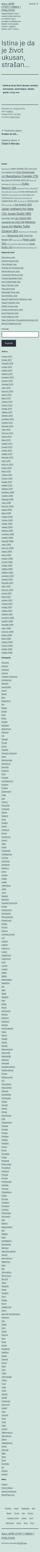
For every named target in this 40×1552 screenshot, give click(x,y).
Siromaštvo (6, 1272)
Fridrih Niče (7, 198)
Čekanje (5, 732)
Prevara (5, 1189)
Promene (5, 1206)
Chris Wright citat (9, 264)
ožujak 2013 (7, 450)
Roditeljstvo (7, 1241)
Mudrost (5, 1018)
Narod (4, 1035)
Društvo (5, 785)
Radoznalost (7, 1227)
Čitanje (5, 739)
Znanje (4, 1471)
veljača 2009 (7, 527)
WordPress (22, 1543)
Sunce (4, 1363)
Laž (3, 938)
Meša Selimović (23, 231)
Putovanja (6, 1216)
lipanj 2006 (6, 639)
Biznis (4, 694)
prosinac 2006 (8, 618)
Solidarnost (6, 1307)
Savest (4, 1255)
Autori (4, 690)
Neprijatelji (6, 1056)
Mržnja (4, 1014)
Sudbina (5, 1352)
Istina (4, 872)
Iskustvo (5, 868)
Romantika (6, 1244)
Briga (4, 718)
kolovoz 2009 (7, 506)
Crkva (4, 746)
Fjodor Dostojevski (15, 195)
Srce (3, 1328)
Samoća (5, 1248)
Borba (4, 711)
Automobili (6, 687)
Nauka (4, 1042)
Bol (3, 704)
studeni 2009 (7, 496)
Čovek (4, 743)
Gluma (4, 812)
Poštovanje (6, 1164)
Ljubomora (6, 959)
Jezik (4, 889)
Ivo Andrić (23, 204)
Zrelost (5, 1474)
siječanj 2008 (7, 572)
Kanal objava (7, 1488)
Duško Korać (16, 184)
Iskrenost (6, 861)
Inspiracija (6, 851)
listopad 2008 (7, 541)
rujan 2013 (6, 430)
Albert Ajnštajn (19, 169)
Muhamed (15, 235)
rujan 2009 (6, 503)
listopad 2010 (7, 457)
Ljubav (4, 952)
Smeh (4, 1290)
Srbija (4, 1324)
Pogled (4, 1133)
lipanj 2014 (6, 398)
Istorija (4, 875)
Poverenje (6, 1168)
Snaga (4, 1300)
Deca (4, 757)
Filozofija (5, 805)
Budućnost (6, 729)
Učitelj (4, 1398)
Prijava (4, 1484)
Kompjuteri (6, 913)
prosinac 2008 (8, 534)
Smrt (4, 1297)
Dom (4, 774)
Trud (4, 1384)
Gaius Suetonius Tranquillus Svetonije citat (20, 320)
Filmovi (5, 802)
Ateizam (5, 683)
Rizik (4, 1237)
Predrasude (6, 1182)
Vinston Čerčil (12, 244)
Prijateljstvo (7, 1192)
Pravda (5, 1178)
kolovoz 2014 (7, 391)
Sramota (5, 1317)
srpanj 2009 (7, 510)
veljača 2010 (7, 485)
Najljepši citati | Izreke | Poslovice (11, 7)
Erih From (15, 191)
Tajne (4, 1373)
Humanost (6, 837)
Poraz (4, 1150)
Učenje (4, 1394)
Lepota (5, 945)
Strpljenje (6, 1349)
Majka (4, 973)
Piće (3, 1119)
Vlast (4, 1419)
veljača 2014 (7, 412)
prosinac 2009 (8, 492)
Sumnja (5, 1359)
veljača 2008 (7, 569)
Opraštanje (6, 1094)
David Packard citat (10, 313)
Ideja (4, 844)
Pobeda (5, 1126)
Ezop (5, 195)
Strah (4, 1342)
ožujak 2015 (7, 367)
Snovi (4, 1304)
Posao (4, 1157)
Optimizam (6, 1098)
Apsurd (5, 673)
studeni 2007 (7, 579)
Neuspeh (5, 1063)
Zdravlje (5, 1450)
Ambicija (5, 670)
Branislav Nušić (21, 180)
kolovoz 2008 (7, 548)
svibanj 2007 (7, 600)
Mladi (4, 994)
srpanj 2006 (7, 635)
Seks (4, 1265)
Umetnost (6, 1401)
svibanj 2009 (7, 517)
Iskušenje (6, 865)
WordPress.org (8, 1495)
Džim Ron (21, 188)
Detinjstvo (6, 764)
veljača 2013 (7, 454)
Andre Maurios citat (10, 317)
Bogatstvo (6, 701)
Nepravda (6, 1053)
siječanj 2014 (7, 416)
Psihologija (6, 1213)
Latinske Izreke (8, 934)
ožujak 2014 (7, 409)
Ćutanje (5, 750)
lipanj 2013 (6, 440)
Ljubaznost (6, 955)
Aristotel (10, 172)
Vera (3, 1412)
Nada (4, 1032)
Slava (4, 1283)
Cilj (3, 736)
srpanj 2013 (7, 436)
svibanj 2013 (7, 444)
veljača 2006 (7, 652)
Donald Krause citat (10, 261)
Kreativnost (7, 920)
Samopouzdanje (8, 1251)
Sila (3, 1269)
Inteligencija (7, 854)
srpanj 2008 (7, 551)
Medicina (5, 983)
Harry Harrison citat (10, 285)
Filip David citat (8, 289)
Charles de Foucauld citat (12, 268)
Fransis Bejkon (28, 195)
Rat (3, 1230)
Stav (3, 1338)
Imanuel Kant (9, 205)
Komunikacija (7, 917)
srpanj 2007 (7, 593)
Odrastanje (6, 1084)
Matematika (7, 980)
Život (19, 114)
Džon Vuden (6, 191)
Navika (4, 1046)
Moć (3, 1000)
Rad (3, 1220)
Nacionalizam (7, 1028)
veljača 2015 (7, 370)
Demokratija (7, 760)
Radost (5, 1223)
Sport (4, 1311)
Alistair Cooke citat (10, 306)
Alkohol (5, 666)
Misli (3, 990)
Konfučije (8, 218)
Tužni (4, 1391)
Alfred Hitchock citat (10, 271)
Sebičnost (6, 1262)
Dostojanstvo (7, 781)
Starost (5, 1335)
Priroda (5, 1199)
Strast (4, 1345)
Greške (5, 823)
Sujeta (4, 1356)
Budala (4, 722)
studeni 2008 (7, 538)
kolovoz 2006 (7, 632)
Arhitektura (6, 680)
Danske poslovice (9, 753)
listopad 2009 (7, 499)
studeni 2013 (7, 423)
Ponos (4, 1147)
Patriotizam (6, 1115)
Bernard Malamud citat (11, 323)
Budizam (5, 725)
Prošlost (5, 1210)
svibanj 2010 (7, 475)
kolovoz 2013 (7, 433)
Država (5, 788)
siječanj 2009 (7, 531)
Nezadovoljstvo (8, 1067)
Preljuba (5, 1185)
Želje (4, 1453)
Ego (3, 798)
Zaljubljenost (7, 1443)
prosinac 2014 (8, 377)
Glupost (5, 816)
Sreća (4, 1331)
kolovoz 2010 (7, 464)
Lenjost (5, 941)
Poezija (5, 1129)
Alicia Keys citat (8, 257)
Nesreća (5, 1060)
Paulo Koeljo (17, 240)
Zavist (4, 1446)
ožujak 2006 (7, 649)
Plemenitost (7, 1122)
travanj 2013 (7, 447)
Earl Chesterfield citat (11, 282)
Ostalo (4, 1102)
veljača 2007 (7, 611)
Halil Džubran (22, 201)
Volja (4, 1425)
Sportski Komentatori (11, 1314)
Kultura (5, 931)
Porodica (5, 1154)
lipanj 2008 (6, 555)
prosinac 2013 (8, 419)
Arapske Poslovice (9, 677)
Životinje (5, 1464)
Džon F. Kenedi (31, 188)
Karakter (5, 899)
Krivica (4, 927)
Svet (3, 1370)
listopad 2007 (7, 583)
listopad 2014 (7, 384)
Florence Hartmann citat (12, 310)
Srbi (3, 1321)
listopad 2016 (7, 363)
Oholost (5, 1091)
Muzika (5, 1025)
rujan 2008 (6, 544)
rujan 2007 (6, 586)
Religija (5, 1234)
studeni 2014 (7, 381)
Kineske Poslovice (9, 903)
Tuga (4, 1387)
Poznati (5, 1175)
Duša (4, 795)
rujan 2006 (6, 628)
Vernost (5, 1415)
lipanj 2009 (6, 513)
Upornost (6, 1405)
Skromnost (6, 1276)
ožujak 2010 (7, 482)
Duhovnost (6, 791)
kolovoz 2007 (7, 590)
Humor (4, 840)
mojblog (9, 111)
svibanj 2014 (7, 402)
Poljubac (5, 1143)
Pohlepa (5, 1136)
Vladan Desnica (23, 244)
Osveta (5, 1105)
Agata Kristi (6, 169)
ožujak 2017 (7, 360)
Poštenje (5, 1161)
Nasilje (4, 1039)
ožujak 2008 (7, 565)
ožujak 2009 (7, 524)
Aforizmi (5, 663)
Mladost (5, 997)
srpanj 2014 (7, 395)
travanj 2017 (7, 356)
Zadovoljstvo (7, 1432)
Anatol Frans (15, 117)
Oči (3, 1081)
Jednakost (6, 886)
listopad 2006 (7, 625)
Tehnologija (7, 1377)
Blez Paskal (7, 180)
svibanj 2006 (7, 642)
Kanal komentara (9, 1491)
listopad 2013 (7, 426)
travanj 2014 (7, 405)
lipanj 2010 (6, 471)
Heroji (4, 826)
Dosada (5, 778)
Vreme (4, 1429)
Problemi (5, 1202)
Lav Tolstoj (23, 218)
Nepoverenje (7, 1049)
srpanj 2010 (7, 468)
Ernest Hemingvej (28, 192)
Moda (4, 1004)
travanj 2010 (7, 478)
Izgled (4, 882)
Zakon (4, 1439)
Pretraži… (6, 329)
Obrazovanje (7, 1077)
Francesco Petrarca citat (12, 275)
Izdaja (4, 879)
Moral (4, 1007)
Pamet (4, 1108)
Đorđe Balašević (31, 247)
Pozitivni (5, 1171)
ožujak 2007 (7, 607)
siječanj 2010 (7, 489)
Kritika (4, 924)
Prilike (4, 1196)
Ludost (4, 969)
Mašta (4, 976)
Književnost (7, 910)
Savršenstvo (7, 1258)
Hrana (4, 833)
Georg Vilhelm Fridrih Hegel (23, 198)
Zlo (3, 1467)
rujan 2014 (6, 388)
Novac (4, 1074)
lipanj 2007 (6, 597)
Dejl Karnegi (6, 184)
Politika (5, 1140)
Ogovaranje (7, 1088)
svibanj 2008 (7, 558)
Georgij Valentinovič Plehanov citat (17, 299)
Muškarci (5, 1021)
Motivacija (6, 1011)
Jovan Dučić (19, 213)
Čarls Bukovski (19, 247)
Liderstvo (6, 948)
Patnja (4, 1112)
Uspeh (4, 1408)
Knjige (4, 906)
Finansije (5, 809)
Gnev (4, 819)
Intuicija (5, 858)
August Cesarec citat (11, 303)
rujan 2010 (6, 461)
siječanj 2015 (7, 374)
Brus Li (33, 180)
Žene (4, 1457)
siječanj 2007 (7, 614)
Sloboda (5, 1286)
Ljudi (4, 962)
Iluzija (4, 847)
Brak (4, 715)
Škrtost (5, 1279)
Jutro (4, 893)
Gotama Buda (9, 201)
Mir (3, 987)
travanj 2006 (7, 646)
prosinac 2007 (8, 576)
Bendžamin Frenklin (22, 176)
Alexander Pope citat (11, 292)
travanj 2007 (7, 604)
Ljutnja (4, 966)
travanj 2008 (7, 562)
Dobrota (5, 771)
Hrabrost (5, 830)
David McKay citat (9, 296)
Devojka (5, 767)
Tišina (4, 1380)
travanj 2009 (7, 520)
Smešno (5, 1293)
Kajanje (5, 896)
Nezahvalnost (8, 1070)
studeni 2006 (7, 621)
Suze (4, 1366)
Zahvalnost (6, 1436)
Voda (4, 1422)
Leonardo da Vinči (13, 222)
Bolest (4, 708)
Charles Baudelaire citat (12, 278)
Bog (3, 697)
